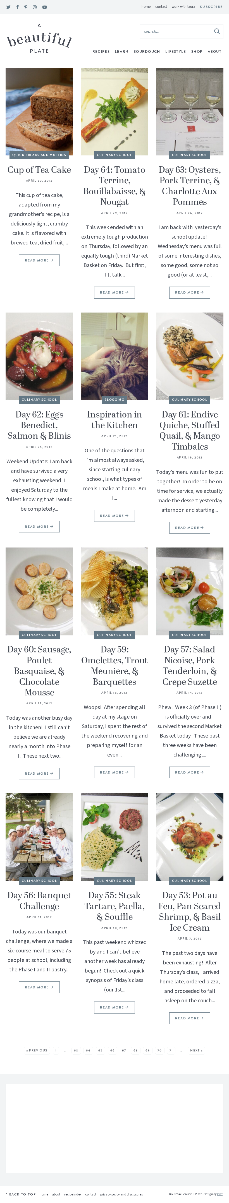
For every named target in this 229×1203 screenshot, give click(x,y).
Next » (196, 1050)
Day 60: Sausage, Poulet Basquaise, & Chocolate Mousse (39, 671)
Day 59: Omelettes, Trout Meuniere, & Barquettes (114, 666)
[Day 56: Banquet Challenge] (39, 837)
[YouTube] (44, 7)
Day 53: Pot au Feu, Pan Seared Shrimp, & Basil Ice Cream (189, 912)
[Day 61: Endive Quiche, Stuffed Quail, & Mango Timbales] (189, 356)
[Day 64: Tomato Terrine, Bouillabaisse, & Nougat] (114, 111)
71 (171, 1050)
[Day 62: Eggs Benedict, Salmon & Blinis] (39, 356)
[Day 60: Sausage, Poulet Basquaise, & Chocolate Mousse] (39, 591)
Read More (34, 262)
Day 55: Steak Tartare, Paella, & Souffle (114, 906)
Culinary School (114, 155)
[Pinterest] (26, 7)
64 (88, 1050)
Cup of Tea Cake (39, 170)
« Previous (37, 1050)
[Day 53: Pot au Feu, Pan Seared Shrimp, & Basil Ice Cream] (189, 837)
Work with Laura (183, 6)
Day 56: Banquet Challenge (39, 901)
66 (112, 1050)
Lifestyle (175, 51)
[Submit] (217, 31)
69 (147, 1050)
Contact (161, 6)
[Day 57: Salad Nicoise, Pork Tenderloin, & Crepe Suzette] (189, 591)
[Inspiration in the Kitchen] (114, 356)
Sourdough (147, 51)
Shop (196, 51)
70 (160, 1050)
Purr (220, 1194)
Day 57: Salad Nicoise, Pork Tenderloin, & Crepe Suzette (190, 666)
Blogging (114, 399)
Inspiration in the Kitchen (114, 420)
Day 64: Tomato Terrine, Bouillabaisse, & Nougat (114, 186)
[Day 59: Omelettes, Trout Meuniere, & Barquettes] (114, 591)
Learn (122, 51)
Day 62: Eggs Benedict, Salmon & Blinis (39, 425)
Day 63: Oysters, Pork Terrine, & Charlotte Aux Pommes (190, 186)
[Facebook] (17, 7)
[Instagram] (35, 7)
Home (146, 6)
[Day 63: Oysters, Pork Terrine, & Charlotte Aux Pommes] (189, 111)
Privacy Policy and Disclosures (121, 1194)
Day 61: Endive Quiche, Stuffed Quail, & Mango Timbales (189, 431)
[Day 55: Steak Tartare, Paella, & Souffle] (114, 837)
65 (100, 1050)
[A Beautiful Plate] (39, 38)
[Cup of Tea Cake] (39, 111)
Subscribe (211, 6)
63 (76, 1050)
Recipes (101, 51)
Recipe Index (72, 1194)
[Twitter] (8, 7)
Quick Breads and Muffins (39, 155)
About (215, 51)
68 (135, 1050)
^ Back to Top (21, 1194)
